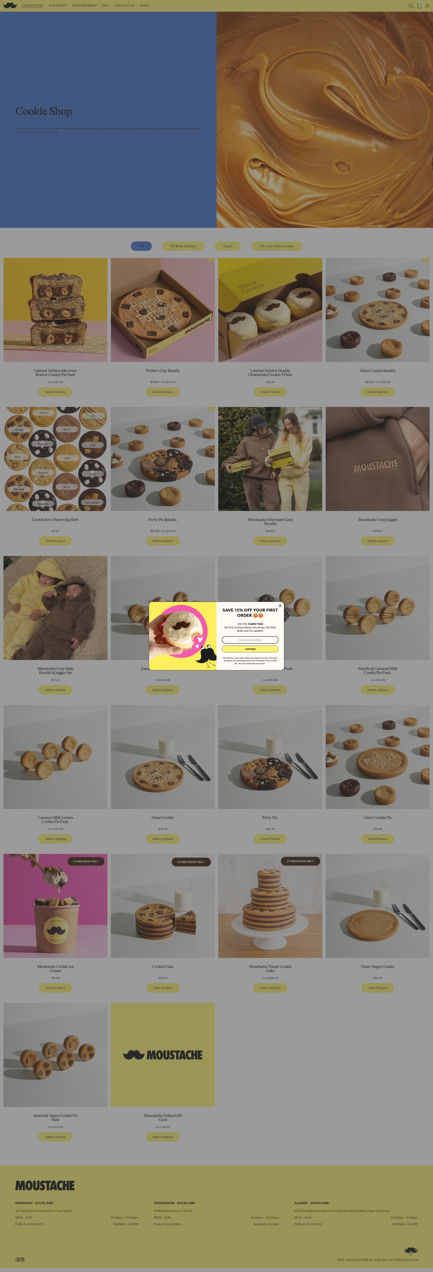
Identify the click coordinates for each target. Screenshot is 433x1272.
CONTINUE (250, 649)
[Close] (280, 606)
